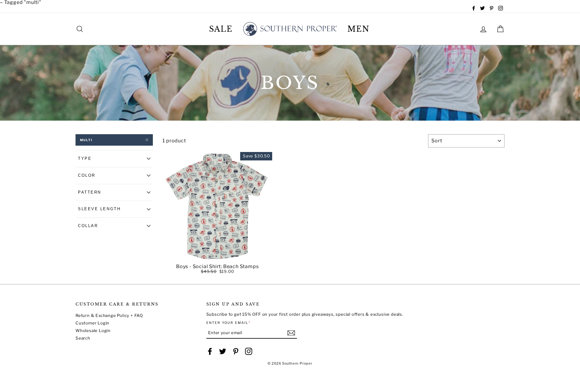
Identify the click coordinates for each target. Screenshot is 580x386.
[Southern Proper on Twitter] (222, 351)
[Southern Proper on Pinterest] (235, 351)
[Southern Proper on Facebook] (210, 351)
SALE (221, 29)
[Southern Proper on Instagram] (248, 351)
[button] (217, 256)
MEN (358, 29)
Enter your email (228, 322)
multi (86, 140)
